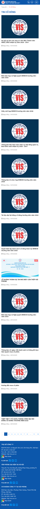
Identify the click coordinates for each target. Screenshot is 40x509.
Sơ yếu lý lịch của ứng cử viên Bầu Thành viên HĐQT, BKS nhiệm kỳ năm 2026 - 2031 (18, 41)
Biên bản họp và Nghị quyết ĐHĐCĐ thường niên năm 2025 (18, 315)
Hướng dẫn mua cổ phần (10, 385)
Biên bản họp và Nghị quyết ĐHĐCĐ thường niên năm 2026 (18, 77)
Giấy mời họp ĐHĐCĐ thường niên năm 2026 (17, 111)
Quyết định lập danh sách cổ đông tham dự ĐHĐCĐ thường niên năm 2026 (19, 249)
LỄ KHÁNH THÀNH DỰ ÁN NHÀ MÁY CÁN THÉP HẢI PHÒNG (19, 280)
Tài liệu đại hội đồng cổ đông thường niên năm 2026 (19, 215)
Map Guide (7, 456)
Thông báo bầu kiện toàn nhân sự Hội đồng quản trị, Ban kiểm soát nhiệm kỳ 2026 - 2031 (19, 145)
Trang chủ (4, 7)
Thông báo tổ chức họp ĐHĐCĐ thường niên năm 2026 (18, 181)
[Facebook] (10, 460)
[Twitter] (13, 460)
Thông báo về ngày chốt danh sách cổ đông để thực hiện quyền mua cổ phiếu (20, 351)
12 (38, 434)
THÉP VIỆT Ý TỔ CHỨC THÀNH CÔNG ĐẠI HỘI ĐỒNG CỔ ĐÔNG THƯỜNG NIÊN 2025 (17, 420)
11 (34, 434)
